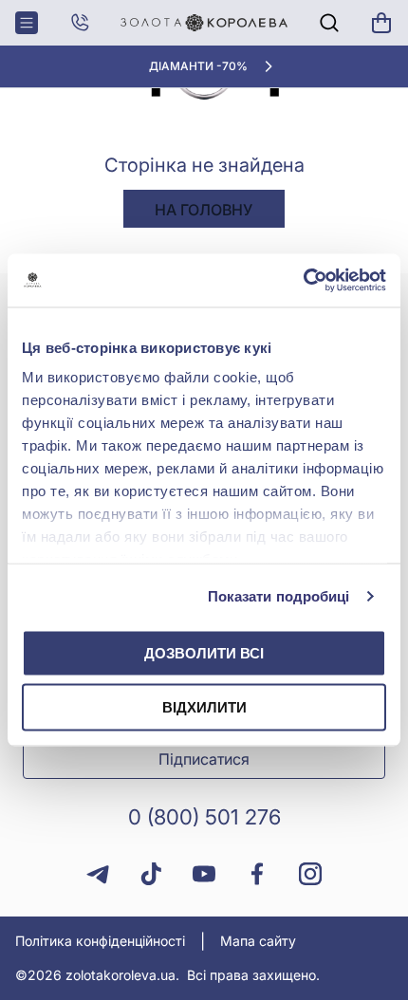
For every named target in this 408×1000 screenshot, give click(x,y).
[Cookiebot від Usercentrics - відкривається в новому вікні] (303, 281)
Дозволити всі (204, 652)
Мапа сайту (258, 941)
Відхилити (204, 707)
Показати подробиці (279, 596)
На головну (203, 209)
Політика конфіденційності (100, 941)
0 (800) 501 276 (204, 817)
